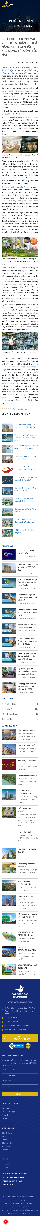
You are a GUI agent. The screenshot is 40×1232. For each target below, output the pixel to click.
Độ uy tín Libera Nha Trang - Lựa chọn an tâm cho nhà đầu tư (28, 641)
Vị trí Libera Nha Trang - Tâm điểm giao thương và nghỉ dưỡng (26, 437)
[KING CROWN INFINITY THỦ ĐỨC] (9, 900)
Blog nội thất (20, 719)
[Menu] (12, 3)
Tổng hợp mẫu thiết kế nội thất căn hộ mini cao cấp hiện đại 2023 (27, 686)
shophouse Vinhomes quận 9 (13, 187)
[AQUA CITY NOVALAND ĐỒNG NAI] (9, 969)
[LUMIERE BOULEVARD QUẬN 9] (9, 853)
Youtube (5, 1168)
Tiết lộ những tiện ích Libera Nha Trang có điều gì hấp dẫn (28, 597)
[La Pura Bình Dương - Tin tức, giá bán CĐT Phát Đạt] (9, 568)
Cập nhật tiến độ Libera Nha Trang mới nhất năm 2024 (28, 612)
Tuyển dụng (6, 1115)
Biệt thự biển (7, 1143)
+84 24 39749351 (11, 1021)
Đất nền (5, 1150)
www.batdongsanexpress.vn (15, 1029)
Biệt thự (5, 1136)
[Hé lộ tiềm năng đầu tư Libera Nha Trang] (9, 628)
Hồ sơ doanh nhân (20, 714)
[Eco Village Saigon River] (9, 779)
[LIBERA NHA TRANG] (9, 734)
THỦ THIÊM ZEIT (25, 832)
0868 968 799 (22, 1039)
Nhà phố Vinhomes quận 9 (13, 117)
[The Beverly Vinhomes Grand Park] (9, 867)
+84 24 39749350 (11, 1018)
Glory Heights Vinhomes (27, 760)
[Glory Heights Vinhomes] (9, 764)
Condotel (5, 1140)
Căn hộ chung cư (8, 1133)
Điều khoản (15, 1203)
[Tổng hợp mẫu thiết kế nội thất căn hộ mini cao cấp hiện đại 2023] (9, 687)
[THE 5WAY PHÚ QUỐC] (9, 749)
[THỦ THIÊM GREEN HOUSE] (9, 812)
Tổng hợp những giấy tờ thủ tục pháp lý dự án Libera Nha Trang (27, 656)
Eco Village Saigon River (27, 776)
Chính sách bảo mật (27, 1203)
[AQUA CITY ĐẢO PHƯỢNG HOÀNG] (9, 885)
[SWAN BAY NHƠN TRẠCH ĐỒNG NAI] (9, 936)
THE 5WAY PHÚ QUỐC (27, 745)
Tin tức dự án (20, 709)
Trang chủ (12, 26)
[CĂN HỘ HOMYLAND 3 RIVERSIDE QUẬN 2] (9, 918)
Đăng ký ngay (20, 1094)
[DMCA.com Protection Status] (28, 1046)
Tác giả (7, 1203)
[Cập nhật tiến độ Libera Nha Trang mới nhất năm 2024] (9, 613)
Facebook (5, 1164)
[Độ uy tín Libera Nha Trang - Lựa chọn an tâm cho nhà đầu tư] (9, 642)
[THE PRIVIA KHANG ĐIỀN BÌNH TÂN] (9, 794)
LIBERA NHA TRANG (26, 730)
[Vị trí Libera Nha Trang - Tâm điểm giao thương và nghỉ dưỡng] (9, 583)
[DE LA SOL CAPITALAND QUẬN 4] (9, 951)
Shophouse (6, 1146)
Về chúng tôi (6, 1108)
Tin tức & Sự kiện (25, 26)
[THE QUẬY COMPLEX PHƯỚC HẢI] (9, 554)
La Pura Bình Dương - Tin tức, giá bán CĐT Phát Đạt (28, 567)
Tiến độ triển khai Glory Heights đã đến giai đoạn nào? (24, 522)
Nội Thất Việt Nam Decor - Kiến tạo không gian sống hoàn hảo (27, 671)
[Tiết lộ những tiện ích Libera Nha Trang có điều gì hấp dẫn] (9, 598)
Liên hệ (4, 1118)
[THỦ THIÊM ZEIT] (9, 838)
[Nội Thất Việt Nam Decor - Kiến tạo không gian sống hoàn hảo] (9, 672)
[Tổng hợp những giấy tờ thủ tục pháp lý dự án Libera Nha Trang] (9, 657)
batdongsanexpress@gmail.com (16, 1025)
